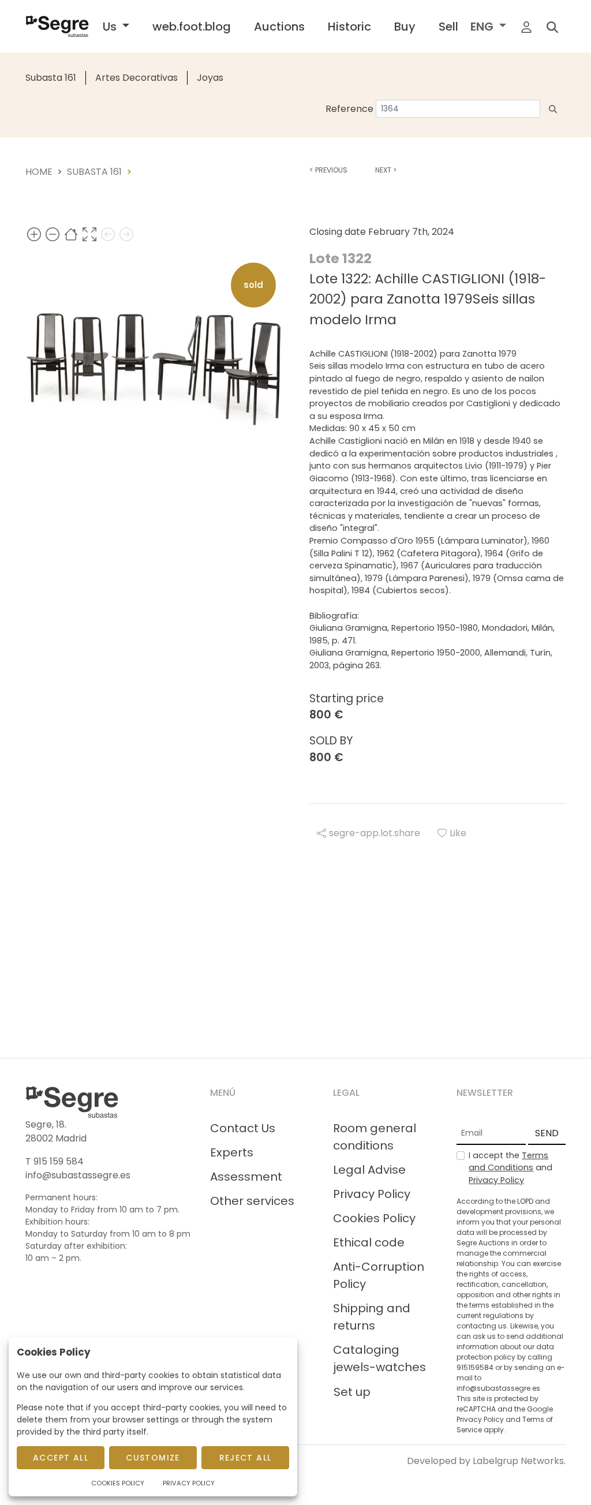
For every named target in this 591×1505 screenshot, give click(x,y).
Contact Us (242, 1128)
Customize (153, 1457)
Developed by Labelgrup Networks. (486, 1460)
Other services (252, 1201)
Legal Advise (369, 1170)
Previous (328, 170)
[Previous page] (108, 234)
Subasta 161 (50, 77)
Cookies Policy (374, 1218)
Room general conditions (374, 1137)
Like (458, 833)
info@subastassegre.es (77, 1175)
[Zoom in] (34, 234)
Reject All (245, 1457)
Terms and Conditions (508, 1162)
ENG (483, 26)
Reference (349, 108)
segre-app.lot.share (374, 833)
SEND (547, 1133)
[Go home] (71, 234)
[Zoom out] (52, 234)
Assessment (246, 1177)
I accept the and (510, 1168)
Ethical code (369, 1242)
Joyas (210, 77)
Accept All (60, 1457)
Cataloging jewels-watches (379, 1358)
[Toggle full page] (89, 234)
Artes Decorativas (136, 77)
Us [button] (111, 26)
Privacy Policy (371, 1194)
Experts (231, 1152)
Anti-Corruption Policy (378, 1275)
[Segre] (57, 26)
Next (386, 170)
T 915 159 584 (54, 1161)
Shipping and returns (371, 1317)
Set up (352, 1392)
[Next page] (126, 234)
